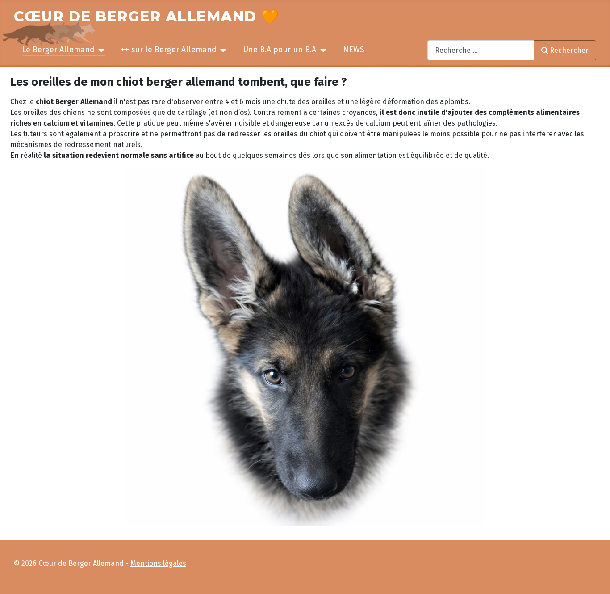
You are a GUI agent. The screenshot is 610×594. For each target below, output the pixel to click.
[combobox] (480, 50)
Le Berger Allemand (58, 50)
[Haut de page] (595, 578)
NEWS (353, 50)
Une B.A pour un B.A (279, 50)
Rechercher (569, 50)
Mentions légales (158, 563)
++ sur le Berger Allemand (168, 50)
